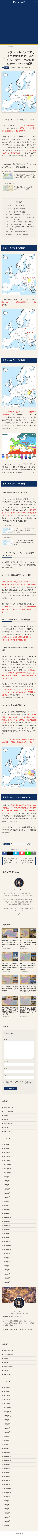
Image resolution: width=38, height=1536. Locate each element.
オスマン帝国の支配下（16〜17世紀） (21, 224)
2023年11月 (7, 1249)
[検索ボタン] (35, 2)
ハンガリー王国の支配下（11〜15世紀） (21, 222)
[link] (19, 914)
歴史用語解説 (8, 1131)
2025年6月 (7, 1189)
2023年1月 (7, 1282)
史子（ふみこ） (19, 890)
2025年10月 (7, 1173)
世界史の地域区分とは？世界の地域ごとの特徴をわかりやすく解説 (24, 176)
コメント (7, 1039)
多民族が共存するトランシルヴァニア (19, 234)
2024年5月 (7, 1237)
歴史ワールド (19, 2)
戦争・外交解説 (8, 1123)
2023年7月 (7, 1262)
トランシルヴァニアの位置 (15, 205)
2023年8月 (7, 1258)
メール (6, 1068)
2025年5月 (7, 1193)
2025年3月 (7, 1201)
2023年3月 (7, 1278)
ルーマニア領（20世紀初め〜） (19, 231)
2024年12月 (7, 1213)
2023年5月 (7, 1270)
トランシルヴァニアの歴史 (15, 212)
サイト (5, 1075)
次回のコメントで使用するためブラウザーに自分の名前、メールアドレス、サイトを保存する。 (20, 1082)
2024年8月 (7, 1225)
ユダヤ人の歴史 (8, 1111)
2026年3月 (7, 1156)
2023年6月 (7, 1266)
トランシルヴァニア (18, 844)
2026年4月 (7, 1152)
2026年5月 (7, 1148)
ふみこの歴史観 (8, 1107)
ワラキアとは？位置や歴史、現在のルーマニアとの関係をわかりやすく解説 (24, 530)
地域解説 (6, 67)
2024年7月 (7, 1229)
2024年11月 (7, 1217)
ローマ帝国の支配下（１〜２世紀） (20, 214)
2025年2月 (7, 1205)
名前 (6, 1061)
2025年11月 (7, 1169)
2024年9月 (7, 1221)
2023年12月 (7, 1245)
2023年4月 (7, 1274)
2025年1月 (7, 1209)
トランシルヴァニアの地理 (15, 209)
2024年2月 (7, 1241)
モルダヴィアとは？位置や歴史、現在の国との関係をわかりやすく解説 (24, 542)
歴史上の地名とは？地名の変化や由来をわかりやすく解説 (24, 188)
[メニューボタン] (2, 2)
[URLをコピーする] (33, 853)
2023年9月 (7, 1254)
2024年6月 (7, 1233)
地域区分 (29, 844)
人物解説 (6, 1115)
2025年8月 (7, 1181)
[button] (4, 853)
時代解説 (6, 1127)
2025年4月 (7, 1197)
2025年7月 (7, 1185)
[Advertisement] (19, 24)
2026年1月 (7, 1160)
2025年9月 (7, 1177)
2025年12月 (7, 1165)
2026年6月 (7, 1144)
